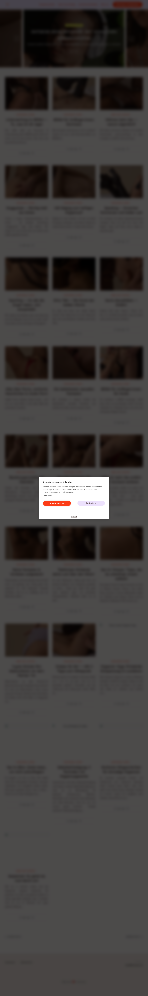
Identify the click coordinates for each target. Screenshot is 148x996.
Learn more (47, 496)
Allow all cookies (57, 503)
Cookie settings (91, 503)
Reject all (74, 517)
